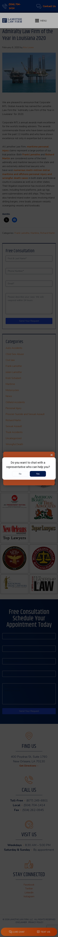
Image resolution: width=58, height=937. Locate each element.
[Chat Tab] (29, 468)
